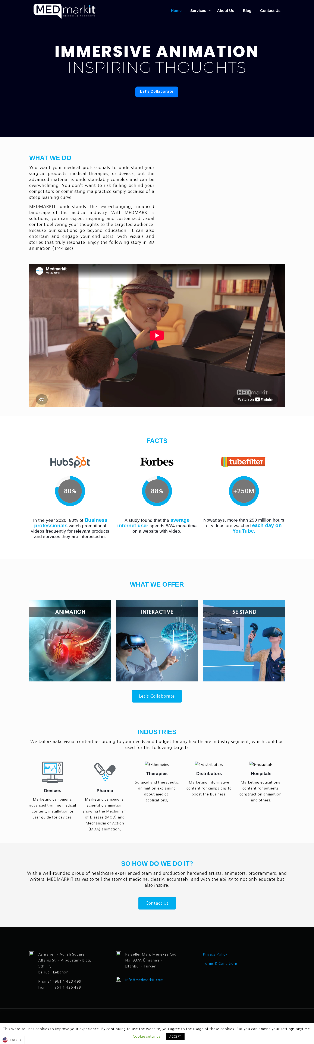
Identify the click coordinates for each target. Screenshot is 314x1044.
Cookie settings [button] (146, 1036)
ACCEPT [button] (175, 1036)
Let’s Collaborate (156, 91)
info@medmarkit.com (144, 980)
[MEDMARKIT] (64, 10)
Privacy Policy (215, 954)
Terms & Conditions (221, 963)
